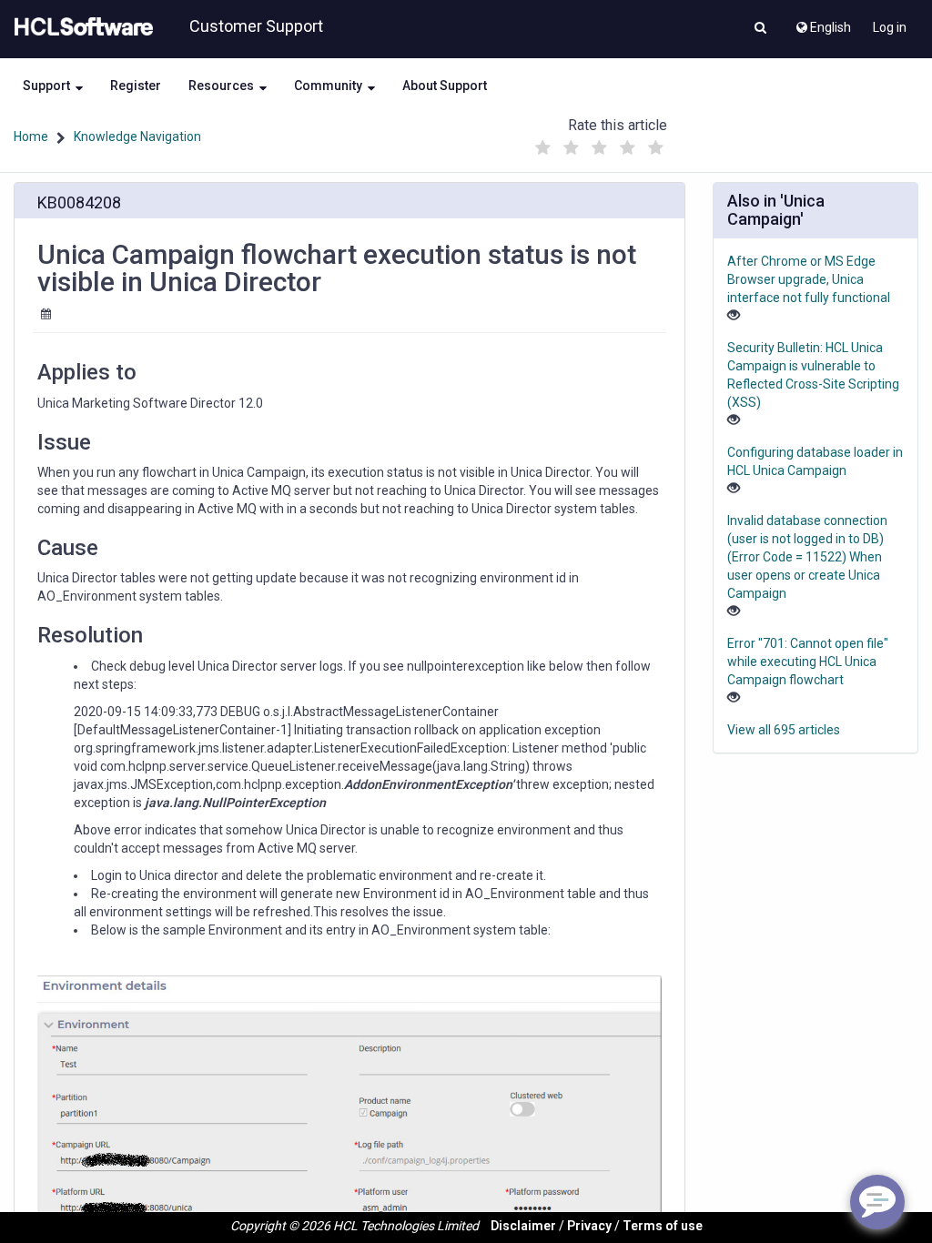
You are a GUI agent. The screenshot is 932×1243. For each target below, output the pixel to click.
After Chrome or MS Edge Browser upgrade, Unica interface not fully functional (808, 279)
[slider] (599, 143)
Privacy (589, 1225)
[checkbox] (543, 148)
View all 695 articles (783, 730)
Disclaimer (523, 1225)
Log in (890, 27)
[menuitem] (822, 22)
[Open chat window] (877, 1202)
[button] (760, 29)
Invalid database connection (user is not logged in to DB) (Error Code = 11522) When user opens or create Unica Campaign (807, 557)
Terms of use (663, 1225)
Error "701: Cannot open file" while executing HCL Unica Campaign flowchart (807, 661)
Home (31, 136)
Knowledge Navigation (137, 136)
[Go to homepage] (80, 27)
